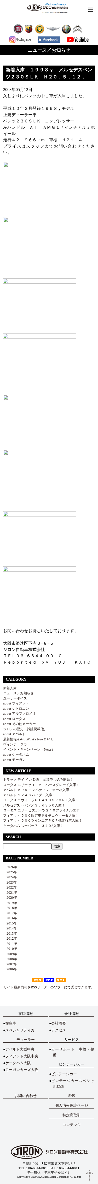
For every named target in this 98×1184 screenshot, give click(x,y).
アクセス (58, 1030)
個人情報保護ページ (71, 1105)
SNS (71, 1096)
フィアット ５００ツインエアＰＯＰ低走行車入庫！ (42, 820)
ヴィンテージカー (16, 744)
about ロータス (14, 719)
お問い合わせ (26, 1096)
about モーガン (14, 760)
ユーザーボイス (15, 698)
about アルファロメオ (19, 713)
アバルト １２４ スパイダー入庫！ (29, 795)
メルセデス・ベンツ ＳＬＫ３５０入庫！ (34, 805)
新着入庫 (10, 688)
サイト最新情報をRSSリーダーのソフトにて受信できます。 (49, 987)
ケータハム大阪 (18, 1063)
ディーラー (25, 1040)
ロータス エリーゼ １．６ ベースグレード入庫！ (41, 785)
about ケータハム (16, 754)
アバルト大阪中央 (19, 1049)
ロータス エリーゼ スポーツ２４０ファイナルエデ (41, 810)
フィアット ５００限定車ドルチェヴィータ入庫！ (41, 815)
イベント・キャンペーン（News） (29, 749)
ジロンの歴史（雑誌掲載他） (25, 729)
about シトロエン (16, 709)
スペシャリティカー (21, 1030)
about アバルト (14, 734)
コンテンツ (71, 1125)
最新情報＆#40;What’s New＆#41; (28, 739)
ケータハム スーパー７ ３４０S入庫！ (33, 826)
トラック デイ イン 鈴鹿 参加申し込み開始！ (38, 780)
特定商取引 (71, 1115)
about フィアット (16, 703)
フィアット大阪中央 (21, 1056)
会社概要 (58, 1023)
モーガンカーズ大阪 (21, 1070)
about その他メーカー (19, 724)
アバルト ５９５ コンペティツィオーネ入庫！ (38, 790)
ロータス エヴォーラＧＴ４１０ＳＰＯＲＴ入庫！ (41, 800)
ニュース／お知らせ (18, 693)
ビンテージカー (64, 1074)
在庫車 (10, 1023)
